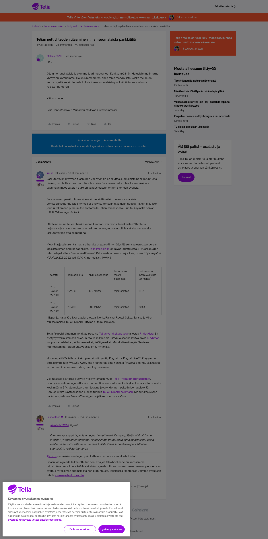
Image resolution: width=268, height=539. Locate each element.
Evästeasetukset (79, 529)
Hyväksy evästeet (111, 529)
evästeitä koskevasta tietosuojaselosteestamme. (35, 519)
